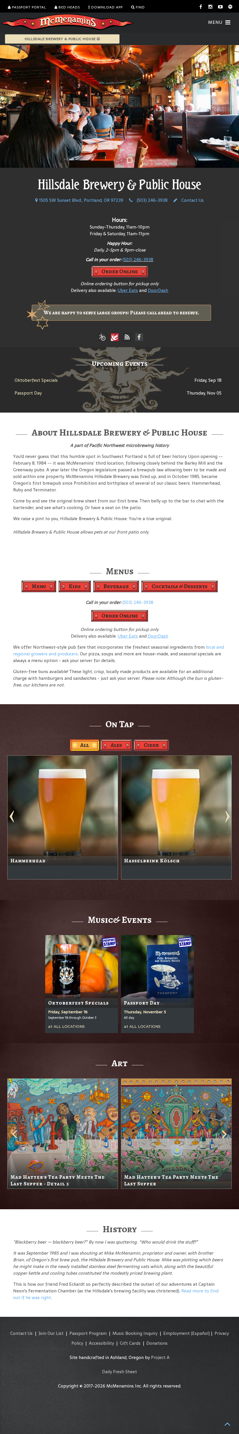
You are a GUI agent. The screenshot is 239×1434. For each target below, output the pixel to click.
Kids (75, 586)
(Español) (200, 1333)
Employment (176, 1333)
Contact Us (192, 200)
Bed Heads (68, 7)
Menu (39, 586)
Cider (151, 745)
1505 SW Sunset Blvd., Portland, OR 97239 (80, 200)
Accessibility (101, 1343)
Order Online (119, 271)
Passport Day (28, 393)
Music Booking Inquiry (135, 1333)
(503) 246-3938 (152, 200)
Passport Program (88, 1333)
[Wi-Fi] (127, 337)
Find (140, 7)
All (84, 745)
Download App (106, 7)
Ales (116, 745)
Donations (157, 1343)
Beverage (116, 586)
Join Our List (51, 1333)
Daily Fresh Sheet (119, 1371)
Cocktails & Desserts (180, 586)
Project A (160, 1357)
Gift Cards (130, 1343)
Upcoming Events (119, 363)
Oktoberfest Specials (36, 380)
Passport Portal (28, 7)
